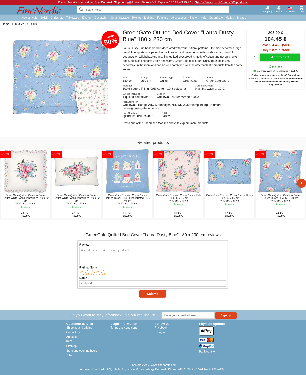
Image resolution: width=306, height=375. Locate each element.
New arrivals (29, 17)
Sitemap (71, 346)
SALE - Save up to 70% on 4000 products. (221, 2)
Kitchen (87, 17)
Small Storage (120, 17)
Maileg (230, 17)
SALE (44, 17)
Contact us (73, 332)
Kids (203, 17)
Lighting (149, 17)
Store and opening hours (81, 350)
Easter (193, 17)
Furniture (162, 17)
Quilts (164, 80)
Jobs (69, 355)
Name (83, 277)
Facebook (161, 327)
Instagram (161, 332)
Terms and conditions (123, 327)
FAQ (69, 341)
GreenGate (216, 17)
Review (84, 244)
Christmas (56, 17)
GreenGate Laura (217, 80)
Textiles (136, 17)
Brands (241, 17)
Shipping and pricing (79, 327)
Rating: (88, 267)
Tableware (72, 17)
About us (71, 336)
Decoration (101, 17)
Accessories (179, 17)
